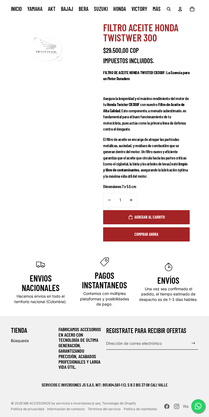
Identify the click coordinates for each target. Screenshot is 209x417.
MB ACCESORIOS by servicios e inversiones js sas (61, 403)
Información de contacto (66, 409)
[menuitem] (16, 9)
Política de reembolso (140, 409)
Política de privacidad (27, 409)
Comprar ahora (146, 234)
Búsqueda (20, 340)
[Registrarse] (193, 343)
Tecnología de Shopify (119, 403)
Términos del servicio (104, 409)
